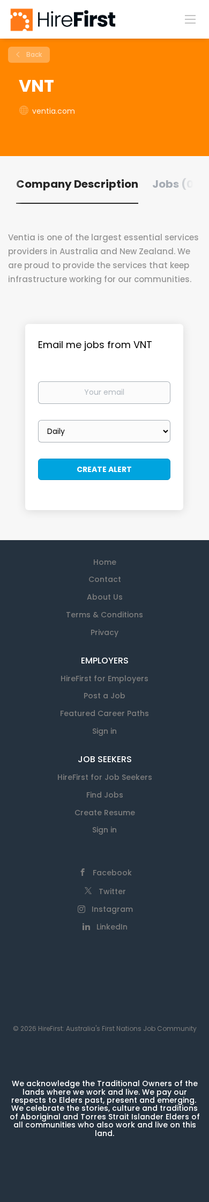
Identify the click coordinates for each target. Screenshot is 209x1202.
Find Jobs (104, 795)
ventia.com (53, 111)
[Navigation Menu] (190, 19)
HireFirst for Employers (104, 678)
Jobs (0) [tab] (175, 183)
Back (33, 54)
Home (104, 562)
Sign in (104, 731)
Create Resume (104, 812)
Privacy (104, 632)
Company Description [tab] (77, 183)
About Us (105, 597)
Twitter (112, 891)
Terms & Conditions (104, 614)
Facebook (112, 872)
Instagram (112, 909)
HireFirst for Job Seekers (104, 777)
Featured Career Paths (104, 713)
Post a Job (104, 695)
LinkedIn (112, 926)
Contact (104, 579)
